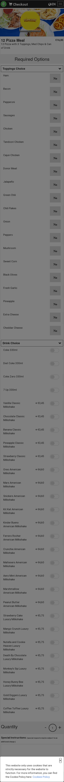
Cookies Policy (41, 776)
